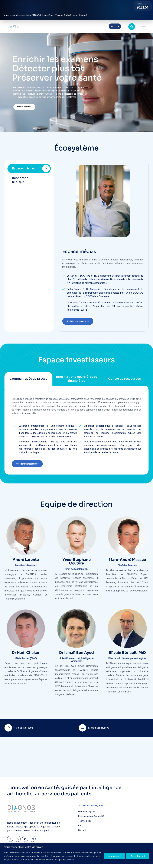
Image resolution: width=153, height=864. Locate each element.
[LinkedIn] (25, 839)
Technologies (84, 821)
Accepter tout (138, 856)
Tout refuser (114, 856)
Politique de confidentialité (91, 816)
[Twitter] (18, 839)
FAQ (80, 825)
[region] (76, 853)
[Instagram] (33, 839)
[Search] (131, 26)
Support (82, 830)
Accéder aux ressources (77, 321)
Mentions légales (86, 811)
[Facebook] (10, 839)
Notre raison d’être (24, 107)
